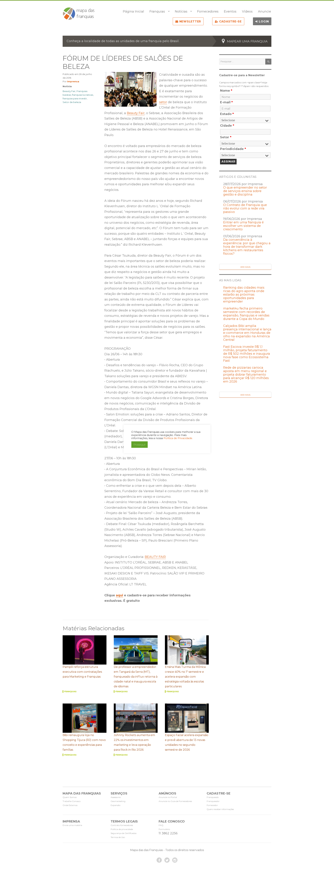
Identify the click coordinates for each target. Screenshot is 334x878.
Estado (227, 114)
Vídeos (247, 11)
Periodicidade (233, 149)
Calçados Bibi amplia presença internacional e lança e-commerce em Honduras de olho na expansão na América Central (247, 333)
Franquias (157, 11)
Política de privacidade (122, 829)
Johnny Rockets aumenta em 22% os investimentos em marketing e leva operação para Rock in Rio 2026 (134, 742)
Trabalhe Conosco (72, 801)
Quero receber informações (220, 809)
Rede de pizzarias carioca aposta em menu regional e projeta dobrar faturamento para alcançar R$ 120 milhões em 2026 (246, 374)
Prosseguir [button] (139, 444)
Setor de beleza (72, 102)
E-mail (226, 102)
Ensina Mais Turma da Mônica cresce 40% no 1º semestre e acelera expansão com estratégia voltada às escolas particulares (185, 676)
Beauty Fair (136, 113)
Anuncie (264, 11)
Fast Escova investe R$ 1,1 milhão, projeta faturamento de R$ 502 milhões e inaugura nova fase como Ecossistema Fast (246, 354)
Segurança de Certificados (123, 833)
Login (263, 21)
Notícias (181, 11)
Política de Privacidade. (178, 438)
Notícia (67, 86)
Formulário (164, 829)
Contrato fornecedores (122, 825)
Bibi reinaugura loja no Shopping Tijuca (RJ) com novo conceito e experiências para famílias (84, 742)
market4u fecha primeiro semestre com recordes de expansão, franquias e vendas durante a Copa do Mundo (246, 314)
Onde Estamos (70, 805)
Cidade (227, 125)
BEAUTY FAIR (155, 557)
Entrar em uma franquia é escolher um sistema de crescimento (243, 225)
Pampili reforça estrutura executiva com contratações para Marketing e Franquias (82, 671)
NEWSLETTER (189, 21)
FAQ (161, 825)
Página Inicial (133, 11)
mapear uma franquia (247, 41)
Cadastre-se (230, 21)
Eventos (230, 11)
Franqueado (213, 797)
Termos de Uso (118, 837)
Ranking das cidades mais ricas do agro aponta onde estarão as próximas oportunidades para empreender (243, 294)
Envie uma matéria (72, 825)
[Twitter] (167, 860)
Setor (225, 137)
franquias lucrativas (82, 94)
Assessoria (116, 797)
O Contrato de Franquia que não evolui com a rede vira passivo (245, 208)
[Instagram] (174, 860)
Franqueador (213, 801)
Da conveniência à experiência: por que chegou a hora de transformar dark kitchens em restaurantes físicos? (247, 247)
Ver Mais (245, 267)
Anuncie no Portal (168, 797)
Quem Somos (70, 797)
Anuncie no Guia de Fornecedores (175, 801)
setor (163, 102)
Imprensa (73, 81)
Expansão (115, 805)
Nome (226, 90)
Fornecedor (212, 805)
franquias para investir (75, 98)
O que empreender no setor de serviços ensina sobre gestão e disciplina (245, 191)
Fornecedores (207, 11)
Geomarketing (118, 801)
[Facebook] (159, 860)
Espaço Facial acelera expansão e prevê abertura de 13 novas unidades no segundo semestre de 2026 (186, 742)
